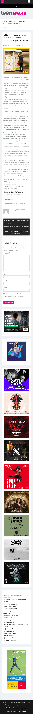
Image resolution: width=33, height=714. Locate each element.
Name (5, 274)
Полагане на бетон (8, 622)
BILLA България (14, 203)
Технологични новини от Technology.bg (14, 599)
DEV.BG (5, 602)
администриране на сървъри (11, 611)
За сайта (8, 708)
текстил (26, 203)
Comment (6, 253)
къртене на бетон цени (10, 608)
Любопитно (9, 199)
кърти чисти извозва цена (10, 615)
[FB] (16, 6)
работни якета (7, 617)
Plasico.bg (6, 595)
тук (8, 179)
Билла (21, 203)
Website (5, 287)
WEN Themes (22, 711)
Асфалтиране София (9, 606)
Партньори (24, 708)
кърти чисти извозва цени (10, 604)
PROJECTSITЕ (20, 45)
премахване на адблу (9, 640)
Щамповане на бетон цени (11, 638)
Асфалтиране (7, 613)
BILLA (7, 203)
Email (5, 281)
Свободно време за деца (10, 620)
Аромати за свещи (8, 635)
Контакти (16, 708)
